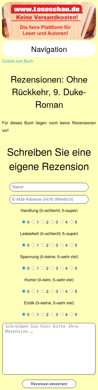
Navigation (49, 48)
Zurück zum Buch (17, 61)
